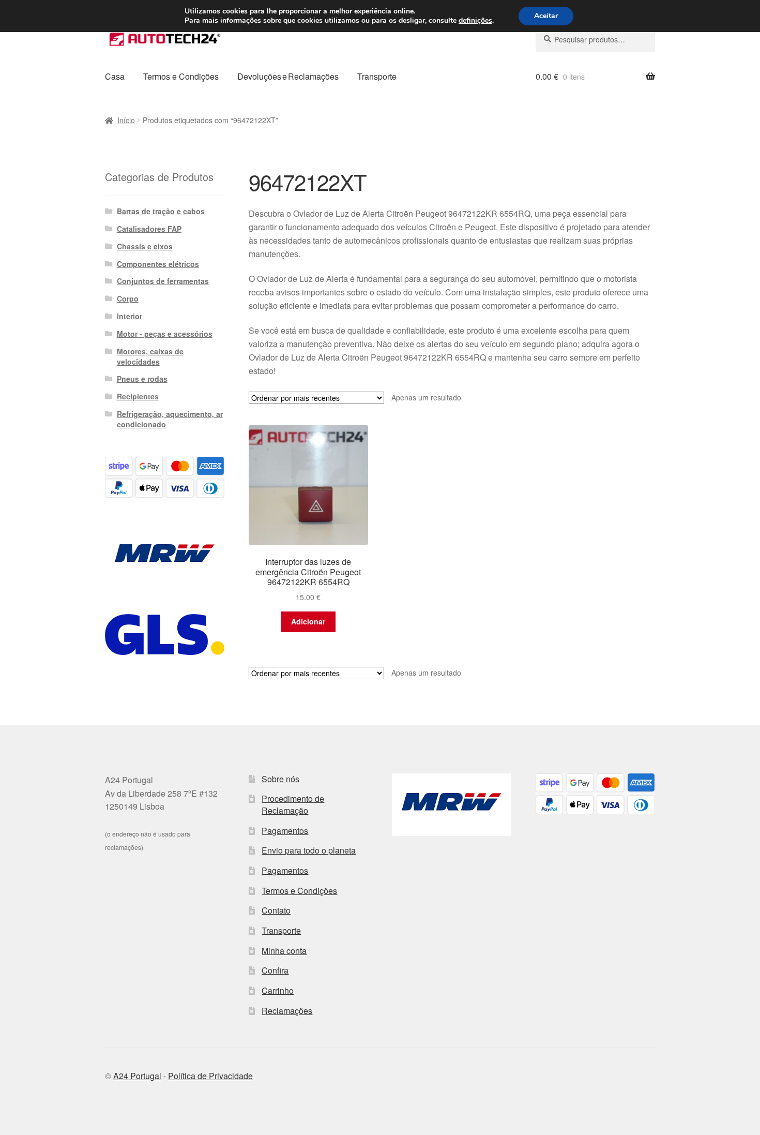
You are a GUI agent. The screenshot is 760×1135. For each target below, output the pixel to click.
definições (475, 20)
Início (126, 120)
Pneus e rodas (142, 379)
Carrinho (278, 990)
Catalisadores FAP (149, 228)
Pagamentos (285, 831)
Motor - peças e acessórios (164, 333)
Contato (276, 910)
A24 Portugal (137, 1076)
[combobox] (595, 39)
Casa (115, 76)
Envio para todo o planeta (309, 850)
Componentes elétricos (158, 264)
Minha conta (284, 951)
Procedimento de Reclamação (293, 804)
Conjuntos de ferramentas (163, 281)
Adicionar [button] (308, 621)
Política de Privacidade (210, 1076)
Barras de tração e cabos (161, 211)
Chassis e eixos (145, 246)
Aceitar (546, 16)
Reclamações (287, 1011)
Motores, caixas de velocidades (150, 356)
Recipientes (138, 396)
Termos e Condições (181, 76)
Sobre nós (280, 779)
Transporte (377, 76)
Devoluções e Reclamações (288, 76)
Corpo (128, 298)
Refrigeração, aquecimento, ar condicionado (170, 419)
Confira (275, 970)
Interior (129, 316)
